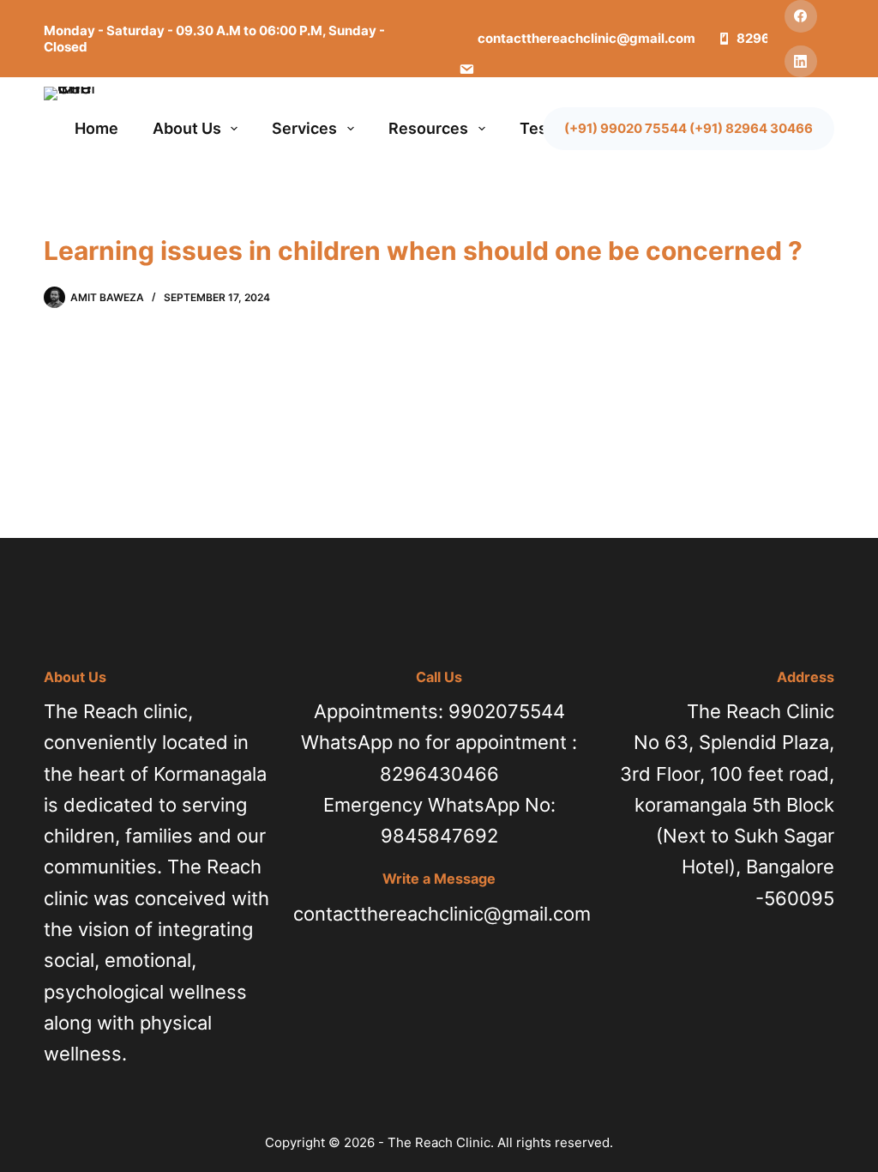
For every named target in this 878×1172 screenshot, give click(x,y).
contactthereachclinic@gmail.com (442, 914)
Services (304, 128)
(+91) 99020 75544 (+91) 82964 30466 (688, 128)
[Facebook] (801, 16)
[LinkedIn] (801, 61)
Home (96, 128)
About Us (187, 128)
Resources (428, 128)
